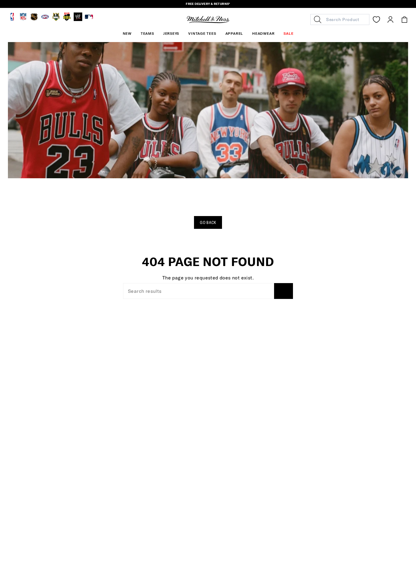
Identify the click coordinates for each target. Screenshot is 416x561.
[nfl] (23, 19)
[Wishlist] (376, 19)
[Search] (283, 291)
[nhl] (34, 19)
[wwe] (78, 19)
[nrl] (56, 19)
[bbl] (67, 19)
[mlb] (89, 19)
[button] (147, 34)
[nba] (12, 19)
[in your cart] (404, 19)
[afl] (45, 19)
